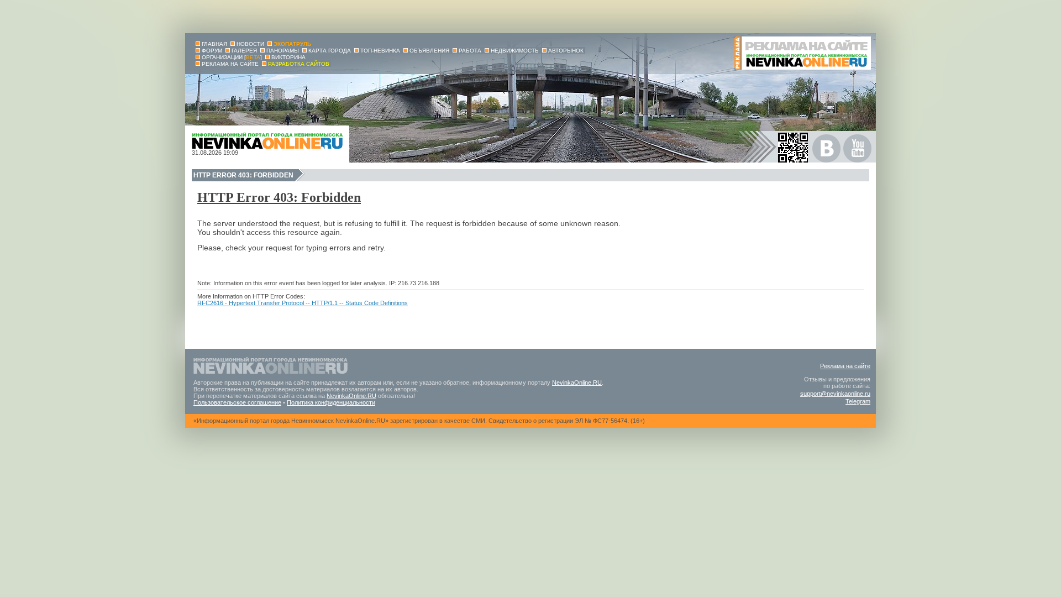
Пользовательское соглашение (237, 402)
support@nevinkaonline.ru (835, 393)
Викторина (288, 57)
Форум (212, 51)
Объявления (429, 51)
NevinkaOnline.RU (577, 382)
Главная (214, 44)
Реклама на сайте (845, 366)
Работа (470, 51)
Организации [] (232, 57)
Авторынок (566, 51)
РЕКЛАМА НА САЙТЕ (230, 64)
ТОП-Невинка (380, 51)
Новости (250, 44)
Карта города (329, 51)
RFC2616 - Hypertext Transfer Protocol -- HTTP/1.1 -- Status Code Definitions (302, 303)
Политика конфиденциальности (331, 402)
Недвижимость (515, 51)
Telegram (857, 401)
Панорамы (282, 51)
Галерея (244, 51)
